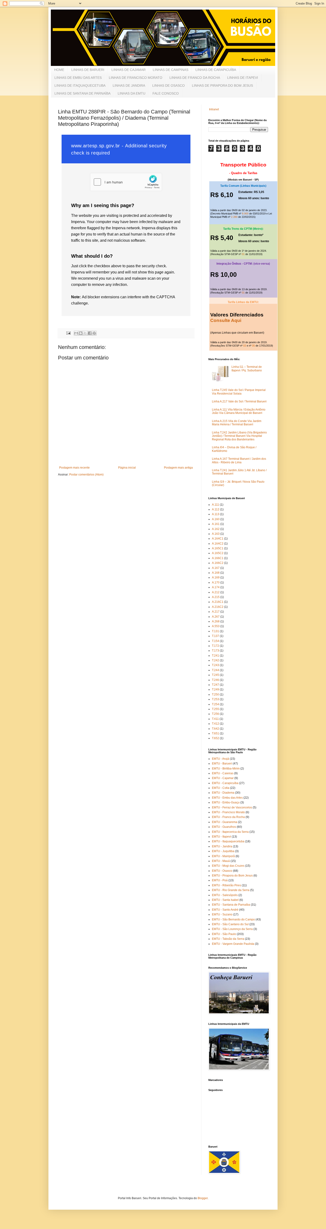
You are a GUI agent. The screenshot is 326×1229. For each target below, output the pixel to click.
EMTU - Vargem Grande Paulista (233, 944)
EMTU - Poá (220, 880)
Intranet (214, 109)
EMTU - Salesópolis (225, 895)
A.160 (216, 519)
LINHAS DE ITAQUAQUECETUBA (79, 85)
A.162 (216, 529)
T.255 (215, 709)
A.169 (216, 577)
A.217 (216, 611)
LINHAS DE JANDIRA (129, 85)
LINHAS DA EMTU (131, 93)
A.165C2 (217, 553)
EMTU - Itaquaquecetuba (228, 841)
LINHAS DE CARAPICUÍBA (215, 70)
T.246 (215, 680)
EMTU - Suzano (222, 914)
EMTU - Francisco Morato (228, 812)
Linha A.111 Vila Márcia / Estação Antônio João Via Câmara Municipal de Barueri (238, 411)
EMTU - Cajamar (223, 778)
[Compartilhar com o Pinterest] (94, 333)
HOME (59, 70)
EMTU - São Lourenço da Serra (232, 929)
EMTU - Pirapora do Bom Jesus (232, 875)
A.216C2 (217, 607)
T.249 (215, 689)
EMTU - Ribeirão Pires (226, 885)
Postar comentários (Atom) (86, 474)
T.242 (215, 660)
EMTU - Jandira (222, 846)
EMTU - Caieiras (222, 773)
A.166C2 (217, 563)
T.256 (215, 714)
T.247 (215, 684)
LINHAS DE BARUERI (87, 70)
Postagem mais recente (74, 467)
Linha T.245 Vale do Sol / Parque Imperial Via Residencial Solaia (239, 391)
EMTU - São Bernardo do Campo (233, 919)
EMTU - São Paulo (224, 934)
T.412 (215, 723)
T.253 (215, 699)
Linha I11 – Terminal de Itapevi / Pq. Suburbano (246, 368)
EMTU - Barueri (222, 763)
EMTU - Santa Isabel (225, 900)
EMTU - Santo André (225, 909)
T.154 (215, 641)
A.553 (216, 626)
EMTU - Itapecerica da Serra (230, 832)
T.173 (215, 650)
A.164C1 (217, 538)
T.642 (215, 728)
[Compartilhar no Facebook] (89, 333)
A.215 (216, 597)
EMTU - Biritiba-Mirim (226, 768)
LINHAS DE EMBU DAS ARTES (78, 78)
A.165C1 (217, 548)
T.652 (215, 738)
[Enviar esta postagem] (68, 332)
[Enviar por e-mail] (76, 333)
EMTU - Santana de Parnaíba (231, 904)
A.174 (216, 587)
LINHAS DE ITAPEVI (242, 78)
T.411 (215, 719)
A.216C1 (217, 602)
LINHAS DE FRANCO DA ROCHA (194, 78)
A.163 (216, 533)
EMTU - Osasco (222, 870)
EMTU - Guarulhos (224, 826)
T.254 (215, 704)
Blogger (203, 1198)
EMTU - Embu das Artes (227, 797)
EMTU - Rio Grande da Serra (230, 890)
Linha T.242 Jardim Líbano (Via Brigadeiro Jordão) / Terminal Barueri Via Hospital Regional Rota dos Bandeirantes (239, 436)
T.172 (215, 645)
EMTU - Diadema (223, 792)
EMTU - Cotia (220, 788)
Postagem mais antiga (178, 467)
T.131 (215, 631)
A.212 (216, 592)
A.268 (216, 621)
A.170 (216, 582)
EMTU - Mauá (221, 861)
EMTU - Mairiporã (223, 856)
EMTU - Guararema (224, 822)
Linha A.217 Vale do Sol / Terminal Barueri (239, 401)
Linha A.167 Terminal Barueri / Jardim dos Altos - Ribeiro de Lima (239, 460)
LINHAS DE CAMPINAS (170, 70)
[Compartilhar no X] (85, 333)
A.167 (216, 568)
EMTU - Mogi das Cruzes (228, 865)
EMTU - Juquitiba (223, 851)
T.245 (215, 675)
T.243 (215, 665)
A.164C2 (217, 543)
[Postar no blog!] (80, 333)
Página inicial (127, 467)
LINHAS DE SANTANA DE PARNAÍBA (82, 93)
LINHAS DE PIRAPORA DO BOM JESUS (222, 85)
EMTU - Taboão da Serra (228, 938)
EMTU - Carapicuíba (225, 783)
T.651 (215, 733)
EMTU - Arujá (220, 758)
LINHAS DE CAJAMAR (128, 70)
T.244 (215, 670)
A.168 (216, 572)
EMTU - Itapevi (221, 836)
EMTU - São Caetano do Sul (230, 924)
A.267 (216, 616)
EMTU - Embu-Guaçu (226, 802)
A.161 (216, 524)
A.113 (215, 514)
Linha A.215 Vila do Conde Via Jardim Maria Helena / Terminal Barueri (236, 422)
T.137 (215, 636)
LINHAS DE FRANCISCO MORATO (135, 78)
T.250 (215, 694)
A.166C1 (217, 558)
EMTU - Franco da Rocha (228, 817)
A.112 (215, 509)
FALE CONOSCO (165, 93)
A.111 (215, 504)
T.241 (215, 655)
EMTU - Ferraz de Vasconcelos (232, 807)
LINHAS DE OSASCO (168, 85)
